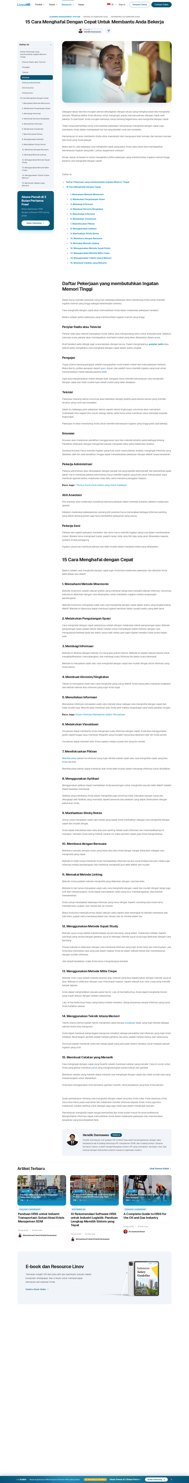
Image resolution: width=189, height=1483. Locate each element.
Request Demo (140, 4)
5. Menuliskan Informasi (32, 124)
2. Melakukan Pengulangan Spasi (36, 108)
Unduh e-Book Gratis (36, 1289)
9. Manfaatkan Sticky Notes (34, 144)
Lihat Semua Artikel (159, 1168)
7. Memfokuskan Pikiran (32, 134)
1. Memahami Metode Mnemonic (36, 103)
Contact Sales (161, 4)
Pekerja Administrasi (31, 82)
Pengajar (26, 67)
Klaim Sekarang (34, 223)
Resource (66, 4)
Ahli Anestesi (28, 88)
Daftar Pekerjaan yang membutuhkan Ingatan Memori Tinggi (33, 54)
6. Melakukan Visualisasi (32, 129)
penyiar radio (156, 344)
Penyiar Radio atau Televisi (34, 62)
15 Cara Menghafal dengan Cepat (34, 98)
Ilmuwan (26, 77)
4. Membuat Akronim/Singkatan (35, 119)
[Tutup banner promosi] (171, 1479)
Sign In (122, 4)
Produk (38, 4)
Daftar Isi (67, 174)
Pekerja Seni (27, 93)
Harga (81, 4)
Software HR (78, 1209)
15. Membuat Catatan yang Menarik (33, 184)
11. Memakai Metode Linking (34, 155)
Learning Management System (64, 17)
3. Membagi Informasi (31, 113)
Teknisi (25, 72)
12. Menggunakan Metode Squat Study (36, 161)
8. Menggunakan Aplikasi (33, 139)
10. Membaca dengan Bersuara (35, 149)
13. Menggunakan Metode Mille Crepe (35, 168)
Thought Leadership (29, 1209)
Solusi (52, 4)
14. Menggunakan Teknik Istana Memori (35, 176)
